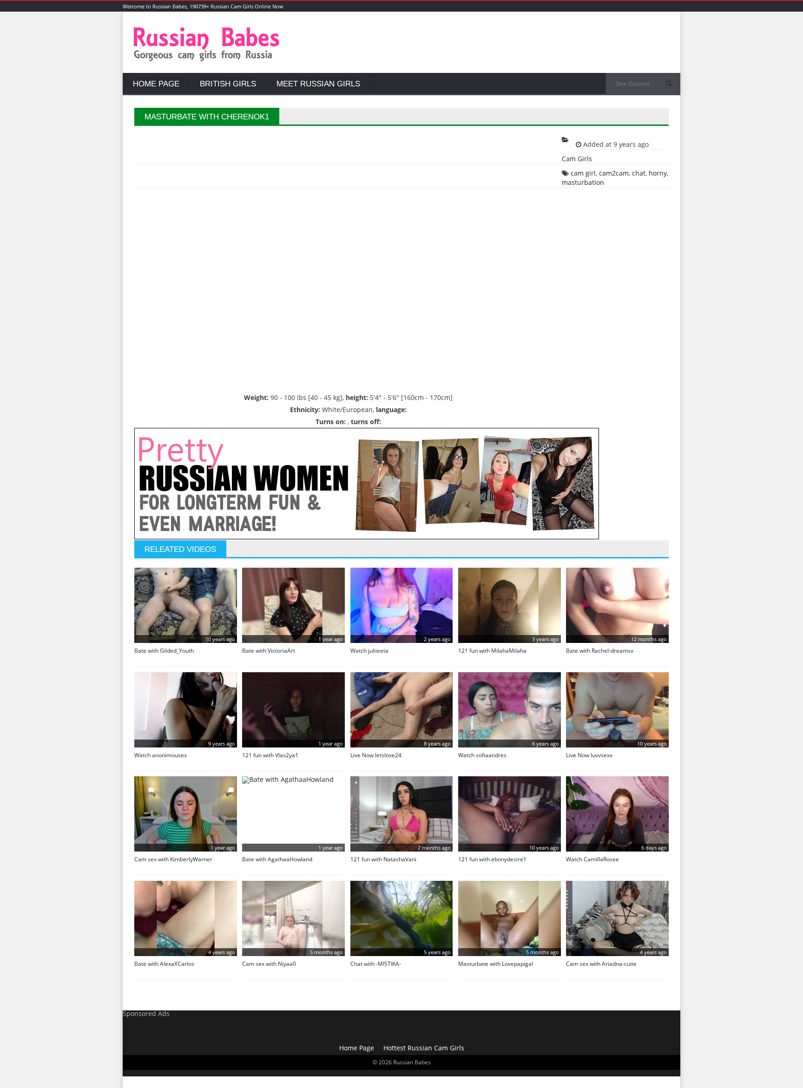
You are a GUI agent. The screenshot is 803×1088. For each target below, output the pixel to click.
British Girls (228, 83)
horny (658, 173)
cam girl (583, 173)
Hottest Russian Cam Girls (423, 1047)
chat (638, 173)
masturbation (583, 182)
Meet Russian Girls (318, 83)
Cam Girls (577, 158)
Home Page (156, 83)
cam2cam (614, 173)
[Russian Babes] (206, 60)
